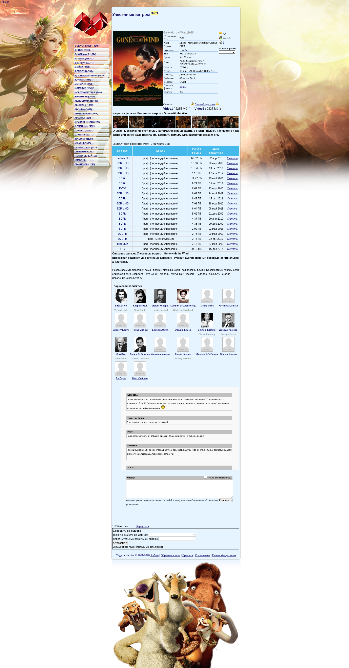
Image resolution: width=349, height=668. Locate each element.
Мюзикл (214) (83, 118)
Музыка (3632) (83, 109)
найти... (183, 86)
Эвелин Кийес (183, 330)
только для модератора (219, 477)
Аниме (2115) (82, 50)
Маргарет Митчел (160, 354)
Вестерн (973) (83, 62)
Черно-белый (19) (86, 156)
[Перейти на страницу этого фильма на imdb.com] (220, 33)
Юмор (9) (80, 160)
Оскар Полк (207, 305)
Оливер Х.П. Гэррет (207, 354)
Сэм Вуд (121, 354)
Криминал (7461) (85, 96)
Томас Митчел (140, 330)
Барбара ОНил (160, 330)
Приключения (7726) (87, 122)
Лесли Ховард (160, 305)
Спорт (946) (82, 134)
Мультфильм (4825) (86, 113)
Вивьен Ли (121, 305)
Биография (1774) (85, 54)
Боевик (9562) (83, 58)
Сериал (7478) (83, 130)
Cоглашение (202, 555)
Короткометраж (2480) (89, 92)
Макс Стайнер (140, 378)
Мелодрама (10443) (86, 101)
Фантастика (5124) (86, 147)
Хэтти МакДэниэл (228, 305)
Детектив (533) (84, 71)
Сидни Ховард (183, 354)
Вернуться (142, 526)
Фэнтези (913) (83, 151)
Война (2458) (82, 67)
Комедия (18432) (85, 88)
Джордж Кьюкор (228, 330)
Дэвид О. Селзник (140, 354)
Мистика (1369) (84, 105)
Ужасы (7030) (83, 143)
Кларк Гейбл (140, 305)
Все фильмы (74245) (87, 46)
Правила (187, 555)
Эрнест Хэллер (228, 354)
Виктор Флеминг (207, 330)
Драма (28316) (83, 79)
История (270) (83, 84)
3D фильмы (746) (85, 164)
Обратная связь (170, 555)
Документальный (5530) (90, 75)
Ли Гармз (121, 378)
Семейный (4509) (85, 126)
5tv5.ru (154, 555)
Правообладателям (205, 104)
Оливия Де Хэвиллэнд (183, 305)
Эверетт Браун (121, 330)
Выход (5, 1)
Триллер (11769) (84, 139)
